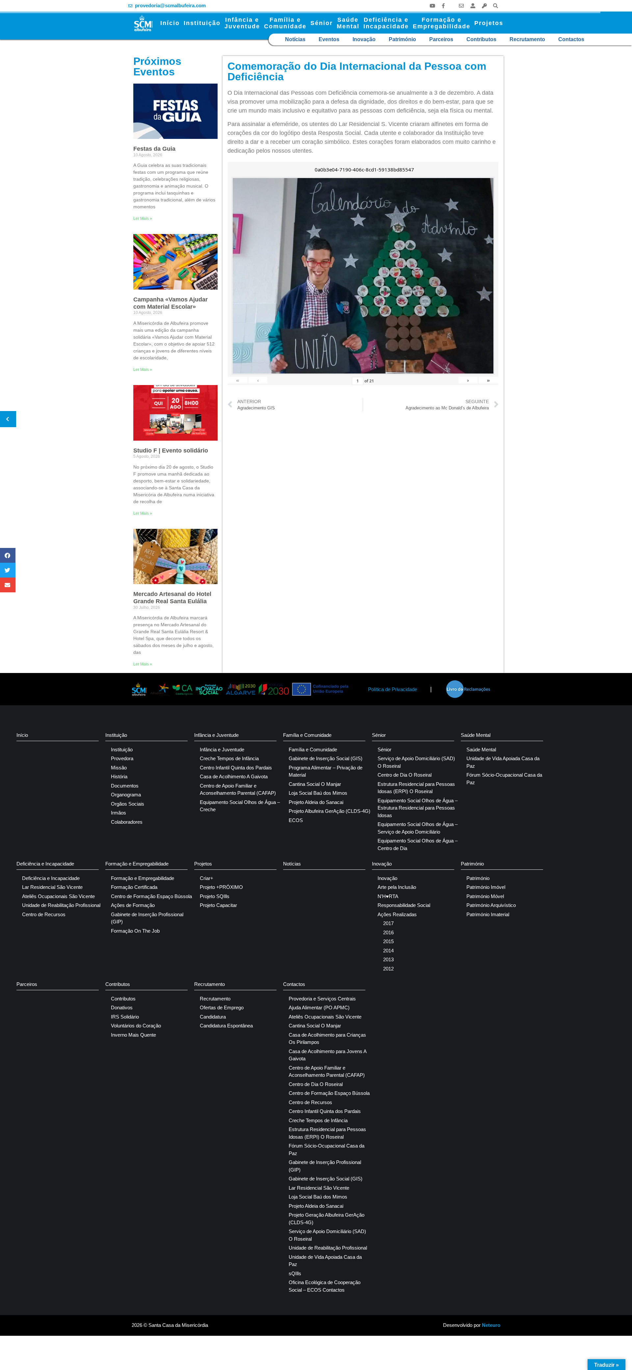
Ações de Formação (133, 905)
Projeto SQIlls (214, 896)
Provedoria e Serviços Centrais (322, 998)
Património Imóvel (485, 887)
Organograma (126, 794)
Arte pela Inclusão (397, 887)
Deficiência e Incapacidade (45, 863)
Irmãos (118, 812)
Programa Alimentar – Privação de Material (325, 771)
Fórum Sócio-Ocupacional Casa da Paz (504, 778)
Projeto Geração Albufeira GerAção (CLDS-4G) (326, 1218)
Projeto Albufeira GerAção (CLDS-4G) (329, 811)
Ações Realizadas (397, 914)
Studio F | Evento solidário (170, 450)
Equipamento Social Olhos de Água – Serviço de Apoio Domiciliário (418, 828)
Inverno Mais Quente (133, 1035)
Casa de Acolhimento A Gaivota (234, 776)
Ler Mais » (142, 218)
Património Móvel (485, 896)
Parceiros (441, 39)
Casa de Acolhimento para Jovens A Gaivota (327, 1055)
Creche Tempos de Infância (229, 758)
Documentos (125, 785)
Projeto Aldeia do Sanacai (316, 802)
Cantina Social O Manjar (315, 784)
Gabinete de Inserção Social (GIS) (325, 758)
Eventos (329, 39)
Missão (119, 767)
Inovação (364, 39)
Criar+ (206, 878)
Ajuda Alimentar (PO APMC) (319, 1007)
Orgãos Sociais (127, 804)
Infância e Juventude (216, 735)
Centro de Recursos (44, 914)
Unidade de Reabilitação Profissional (61, 905)
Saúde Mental (475, 735)
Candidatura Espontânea (226, 1025)
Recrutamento (527, 39)
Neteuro (491, 1325)
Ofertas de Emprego (222, 1007)
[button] (495, 5)
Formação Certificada (134, 887)
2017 (388, 923)
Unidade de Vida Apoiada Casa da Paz (503, 762)
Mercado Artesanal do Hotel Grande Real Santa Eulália (172, 598)
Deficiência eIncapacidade (386, 23)
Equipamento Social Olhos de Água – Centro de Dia (418, 844)
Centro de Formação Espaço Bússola (151, 896)
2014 (388, 950)
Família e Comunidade (307, 735)
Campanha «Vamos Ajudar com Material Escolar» (170, 303)
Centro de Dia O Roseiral (405, 775)
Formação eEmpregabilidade (441, 23)
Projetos (488, 23)
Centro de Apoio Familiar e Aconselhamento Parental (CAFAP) (238, 789)
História (119, 776)
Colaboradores (127, 822)
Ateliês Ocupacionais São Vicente (58, 896)
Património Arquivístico (491, 905)
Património (402, 39)
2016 (388, 932)
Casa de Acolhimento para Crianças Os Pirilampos (327, 1038)
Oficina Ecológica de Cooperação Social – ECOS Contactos (324, 1286)
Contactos (571, 39)
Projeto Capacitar (218, 905)
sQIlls (295, 1273)
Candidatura (213, 1017)
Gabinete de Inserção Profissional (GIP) (147, 918)
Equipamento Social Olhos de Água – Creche (240, 806)
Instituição (202, 23)
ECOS (296, 820)
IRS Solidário (125, 1017)
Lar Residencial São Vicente (52, 887)
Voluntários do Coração (136, 1025)
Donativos (122, 1007)
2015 (388, 941)
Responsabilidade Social (404, 905)
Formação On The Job (135, 931)
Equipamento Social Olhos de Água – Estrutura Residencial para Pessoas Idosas (418, 808)
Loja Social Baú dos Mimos (318, 793)
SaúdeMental (348, 23)
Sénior (321, 23)
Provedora (122, 758)
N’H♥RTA (388, 896)
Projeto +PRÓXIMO (221, 887)
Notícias (295, 39)
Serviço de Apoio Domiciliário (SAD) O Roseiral (416, 762)
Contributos (481, 39)
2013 (388, 959)
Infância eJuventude (242, 23)
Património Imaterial (487, 914)
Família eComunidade (285, 23)
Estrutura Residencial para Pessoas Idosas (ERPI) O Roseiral (416, 787)
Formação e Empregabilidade (137, 863)
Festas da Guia (154, 148)
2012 (388, 968)
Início (170, 23)
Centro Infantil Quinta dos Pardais (236, 767)
